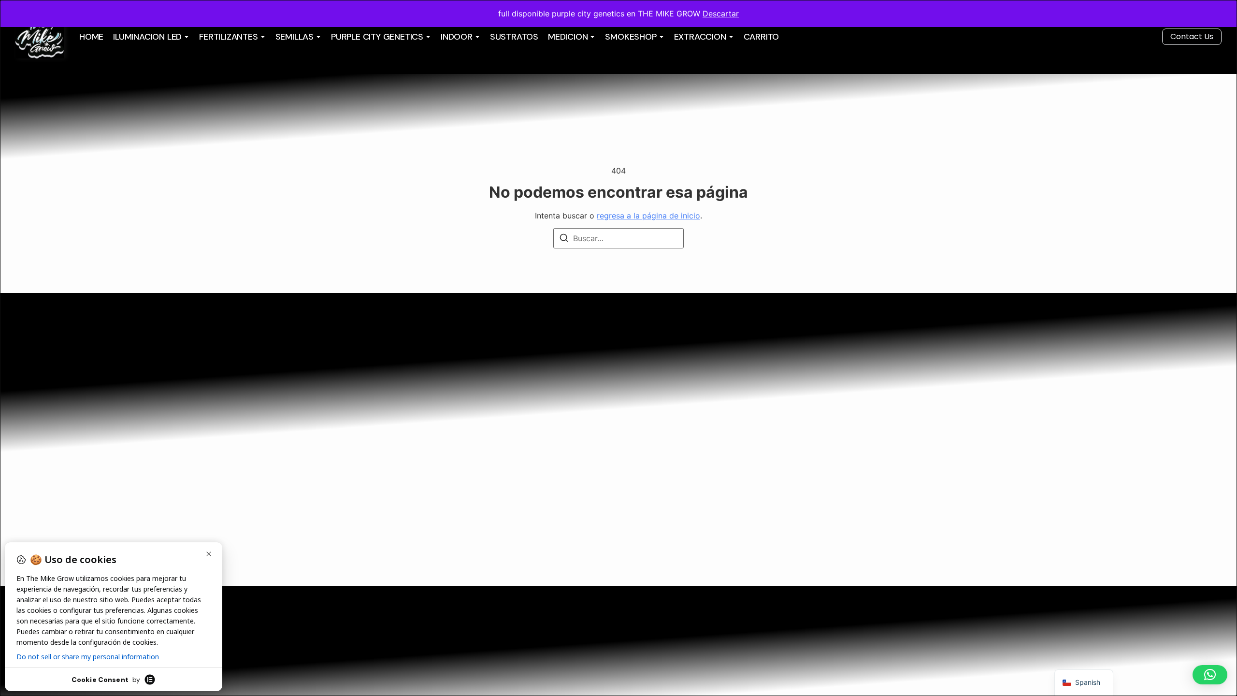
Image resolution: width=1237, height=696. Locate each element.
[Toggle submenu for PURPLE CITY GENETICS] (427, 36)
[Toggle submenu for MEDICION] (591, 36)
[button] (1210, 674)
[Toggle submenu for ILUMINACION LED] (185, 36)
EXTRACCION (700, 36)
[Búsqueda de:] (618, 238)
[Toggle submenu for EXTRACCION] (730, 36)
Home (91, 36)
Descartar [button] (721, 13)
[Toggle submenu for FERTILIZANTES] (262, 36)
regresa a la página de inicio (648, 215)
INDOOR (457, 36)
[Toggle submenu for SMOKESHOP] (660, 36)
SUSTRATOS (514, 36)
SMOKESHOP (630, 36)
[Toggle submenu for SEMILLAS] (317, 36)
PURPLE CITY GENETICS (377, 36)
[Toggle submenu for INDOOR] (476, 36)
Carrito (761, 36)
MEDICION (568, 36)
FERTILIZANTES (228, 36)
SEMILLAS (294, 36)
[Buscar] (563, 239)
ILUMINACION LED (147, 36)
